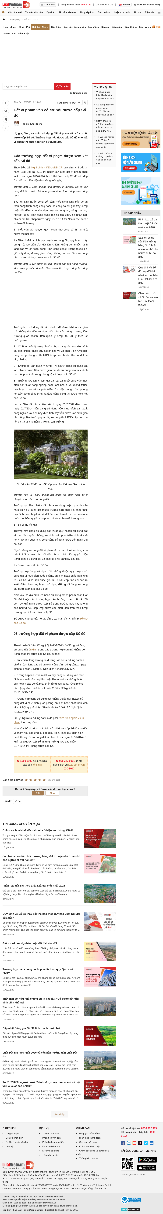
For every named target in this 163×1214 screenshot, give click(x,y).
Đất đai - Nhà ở (40, 27)
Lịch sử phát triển (14, 1137)
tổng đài (37, 764)
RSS (158, 27)
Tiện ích (149, 12)
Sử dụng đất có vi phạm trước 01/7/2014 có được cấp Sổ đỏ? (105, 109)
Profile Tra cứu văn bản (17, 1142)
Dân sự (105, 27)
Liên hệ (9, 1146)
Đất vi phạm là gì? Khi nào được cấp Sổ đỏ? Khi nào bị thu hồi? (105, 125)
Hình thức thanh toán (90, 1137)
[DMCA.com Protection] (130, 1210)
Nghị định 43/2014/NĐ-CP (47, 167)
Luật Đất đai (51, 1210)
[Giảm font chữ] (79, 102)
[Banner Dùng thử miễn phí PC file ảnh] (140, 147)
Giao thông (130, 27)
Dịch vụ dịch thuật (51, 1146)
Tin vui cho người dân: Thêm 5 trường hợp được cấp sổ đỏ (105, 142)
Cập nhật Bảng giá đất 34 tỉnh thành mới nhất (31, 1028)
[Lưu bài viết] (6, 119)
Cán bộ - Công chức (75, 27)
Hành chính (10, 27)
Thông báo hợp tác (89, 1158)
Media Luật (10, 33)
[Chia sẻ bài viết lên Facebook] (6, 103)
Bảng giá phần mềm (89, 1133)
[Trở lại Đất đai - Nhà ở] (6, 128)
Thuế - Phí (24, 27)
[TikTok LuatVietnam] (140, 1143)
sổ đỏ (18, 801)
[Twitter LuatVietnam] (146, 1143)
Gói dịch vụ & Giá (104, 4)
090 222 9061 (67, 761)
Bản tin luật (104, 12)
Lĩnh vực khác (147, 27)
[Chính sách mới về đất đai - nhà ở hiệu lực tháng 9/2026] (129, 295)
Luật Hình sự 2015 (68, 1210)
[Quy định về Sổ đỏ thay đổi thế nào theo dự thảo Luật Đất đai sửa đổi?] (129, 269)
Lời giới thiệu (12, 1133)
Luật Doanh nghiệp (33, 1210)
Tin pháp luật (87, 12)
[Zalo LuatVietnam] (129, 1143)
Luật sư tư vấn (122, 12)
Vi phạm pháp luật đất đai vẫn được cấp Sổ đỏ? (105, 95)
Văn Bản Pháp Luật (12, 1210)
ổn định (33, 649)
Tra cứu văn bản (34, 12)
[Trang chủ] (3, 12)
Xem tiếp (59, 1114)
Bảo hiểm (56, 27)
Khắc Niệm (36, 124)
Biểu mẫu (117, 27)
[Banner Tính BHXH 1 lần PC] (140, 171)
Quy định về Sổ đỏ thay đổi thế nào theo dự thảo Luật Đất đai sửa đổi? (148, 275)
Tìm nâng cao (80, 93)
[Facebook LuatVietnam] (123, 1143)
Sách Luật (23, 33)
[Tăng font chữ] (85, 102)
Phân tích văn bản (51, 1137)
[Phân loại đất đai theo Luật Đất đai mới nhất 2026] (129, 221)
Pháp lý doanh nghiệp (53, 1142)
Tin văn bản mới (67, 12)
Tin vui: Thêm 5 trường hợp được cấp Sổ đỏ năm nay (105, 158)
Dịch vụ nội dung (50, 1150)
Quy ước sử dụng (88, 1142)
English (127, 4)
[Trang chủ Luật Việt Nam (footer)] (18, 1168)
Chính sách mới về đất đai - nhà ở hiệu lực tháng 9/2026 (38, 830)
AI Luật (138, 12)
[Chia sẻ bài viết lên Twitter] (6, 111)
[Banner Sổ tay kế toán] (140, 204)
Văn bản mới (15, 12)
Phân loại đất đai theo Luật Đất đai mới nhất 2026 (34, 885)
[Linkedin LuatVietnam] (151, 1143)
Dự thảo (50, 12)
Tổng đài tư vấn (50, 1155)
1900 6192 (26, 761)
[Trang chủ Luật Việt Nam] (16, 4)
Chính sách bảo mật (89, 1146)
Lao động (93, 27)
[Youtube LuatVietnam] (134, 1143)
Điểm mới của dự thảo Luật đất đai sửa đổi (30, 943)
